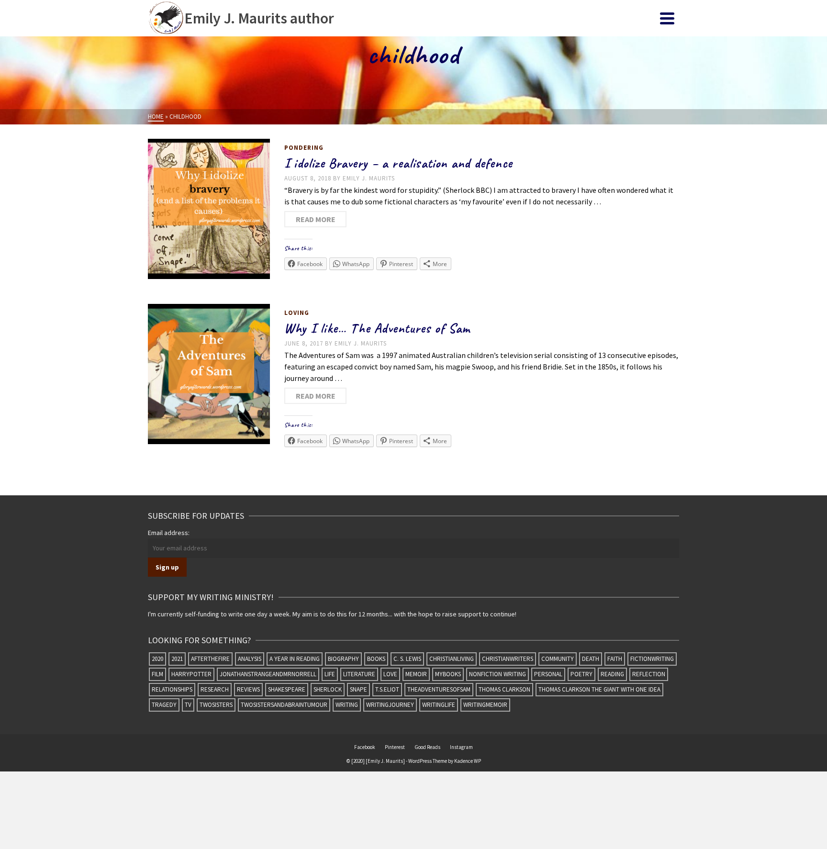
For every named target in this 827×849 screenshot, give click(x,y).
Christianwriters (507, 659)
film (157, 674)
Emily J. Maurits (369, 178)
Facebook (364, 747)
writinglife (438, 705)
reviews (248, 689)
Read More (315, 219)
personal (548, 674)
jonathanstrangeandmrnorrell (268, 674)
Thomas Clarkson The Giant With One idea (599, 689)
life (329, 674)
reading (612, 674)
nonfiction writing (497, 674)
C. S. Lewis (407, 659)
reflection (648, 674)
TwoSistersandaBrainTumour (284, 705)
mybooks (448, 674)
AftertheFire (210, 659)
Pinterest (395, 747)
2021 (177, 659)
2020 (157, 659)
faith (614, 659)
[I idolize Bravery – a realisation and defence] (209, 209)
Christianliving (451, 659)
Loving (296, 313)
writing (346, 705)
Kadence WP (467, 761)
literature (359, 674)
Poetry (581, 674)
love (390, 674)
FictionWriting (652, 659)
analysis (249, 659)
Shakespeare (286, 689)
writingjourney (390, 705)
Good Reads (427, 747)
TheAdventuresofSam (438, 689)
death (590, 659)
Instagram (461, 747)
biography (343, 659)
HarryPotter (191, 674)
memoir (416, 674)
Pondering (304, 148)
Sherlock (327, 689)
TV (188, 705)
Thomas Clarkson (504, 689)
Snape (358, 689)
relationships (172, 689)
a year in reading (294, 659)
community (557, 659)
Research (215, 689)
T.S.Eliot (387, 689)
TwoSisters (216, 705)
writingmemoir (485, 705)
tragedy (164, 705)
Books (376, 659)
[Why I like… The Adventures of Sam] (209, 374)
